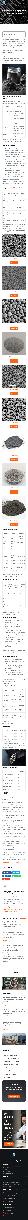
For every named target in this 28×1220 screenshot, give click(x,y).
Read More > (5, 940)
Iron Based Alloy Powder (10, 1074)
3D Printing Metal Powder (10, 1055)
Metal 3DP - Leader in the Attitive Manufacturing (14, 892)
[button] (23, 34)
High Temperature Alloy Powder (12, 1058)
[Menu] (25, 2)
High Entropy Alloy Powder (11, 1068)
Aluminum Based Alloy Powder (12, 1061)
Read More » (5, 1005)
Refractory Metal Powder (10, 1071)
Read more (14, 262)
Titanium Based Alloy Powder (11, 1064)
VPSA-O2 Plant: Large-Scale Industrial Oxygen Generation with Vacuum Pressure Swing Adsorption (13, 948)
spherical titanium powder (8, 37)
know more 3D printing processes (10, 862)
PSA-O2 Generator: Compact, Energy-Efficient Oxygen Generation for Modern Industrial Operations (13, 1024)
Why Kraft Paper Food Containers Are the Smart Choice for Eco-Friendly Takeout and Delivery (13, 924)
